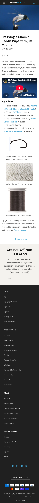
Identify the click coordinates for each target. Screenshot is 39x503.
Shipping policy (20, 500)
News (6, 457)
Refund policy (31, 493)
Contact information (26, 497)
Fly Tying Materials (10, 302)
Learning (7, 447)
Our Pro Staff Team (11, 413)
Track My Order (9, 345)
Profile (6, 355)
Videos (6, 437)
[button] (4, 2)
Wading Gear (8, 317)
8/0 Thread (17, 112)
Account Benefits (10, 360)
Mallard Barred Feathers (14, 131)
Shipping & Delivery (10, 350)
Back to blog (21, 239)
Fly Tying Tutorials (10, 442)
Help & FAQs (8, 340)
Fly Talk (6, 452)
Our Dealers (8, 385)
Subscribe (7, 380)
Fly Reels (7, 312)
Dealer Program (9, 423)
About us (7, 398)
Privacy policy (21, 493)
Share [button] (6, 56)
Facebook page (20, 230)
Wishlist (7, 365)
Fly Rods (7, 307)
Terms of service (13, 497)
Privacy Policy (9, 375)
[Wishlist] (29, 2)
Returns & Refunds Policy (13, 370)
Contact (7, 335)
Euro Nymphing (9, 322)
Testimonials (8, 403)
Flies (5, 297)
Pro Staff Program (10, 418)
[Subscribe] (32, 278)
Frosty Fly (12, 494)
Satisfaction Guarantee (12, 408)
